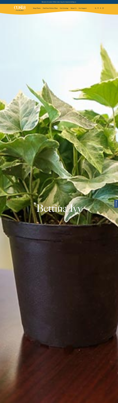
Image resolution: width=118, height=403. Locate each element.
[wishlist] (98, 8)
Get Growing (64, 8)
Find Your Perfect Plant (50, 8)
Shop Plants (37, 8)
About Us (73, 8)
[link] (19, 8)
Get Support (83, 8)
